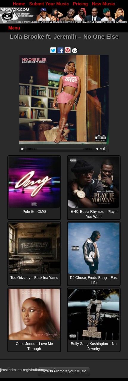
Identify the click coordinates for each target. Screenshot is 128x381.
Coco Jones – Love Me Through (34, 346)
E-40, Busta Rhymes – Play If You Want (94, 214)
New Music (103, 3)
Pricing (80, 3)
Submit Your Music (49, 3)
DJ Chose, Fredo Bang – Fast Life (94, 280)
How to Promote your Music (64, 371)
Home (19, 3)
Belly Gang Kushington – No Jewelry (94, 346)
